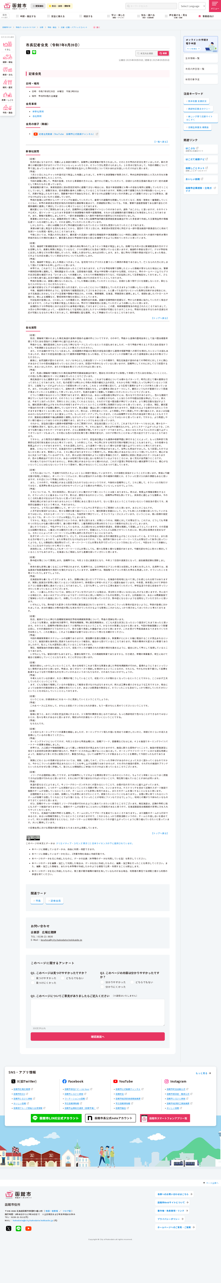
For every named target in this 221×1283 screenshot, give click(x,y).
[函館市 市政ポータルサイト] (15, 6)
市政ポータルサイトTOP (25, 27)
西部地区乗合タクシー (199, 108)
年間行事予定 (192, 79)
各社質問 (37, 116)
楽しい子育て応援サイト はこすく (199, 118)
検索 (165, 53)
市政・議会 (52, 27)
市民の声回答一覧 (194, 68)
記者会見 (56, 900)
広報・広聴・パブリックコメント (74, 27)
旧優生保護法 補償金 (198, 127)
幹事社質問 (38, 111)
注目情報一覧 (192, 58)
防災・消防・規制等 (61, 6)
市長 (38, 900)
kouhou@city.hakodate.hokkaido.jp (61, 939)
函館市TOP (6, 27)
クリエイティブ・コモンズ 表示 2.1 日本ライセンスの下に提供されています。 (95, 843)
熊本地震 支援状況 (197, 101)
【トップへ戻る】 (160, 318)
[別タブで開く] (28, 52)
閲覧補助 (39, 6)
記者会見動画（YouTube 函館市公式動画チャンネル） (67, 133)
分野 (41, 27)
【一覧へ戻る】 (161, 141)
